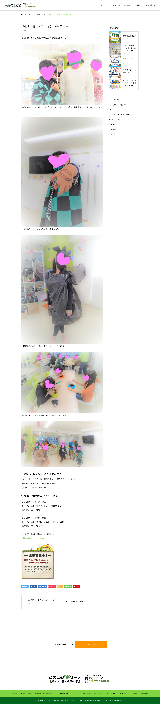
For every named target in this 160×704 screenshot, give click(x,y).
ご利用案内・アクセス (66, 693)
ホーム (103, 5)
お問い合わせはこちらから (32, 538)
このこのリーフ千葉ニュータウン (121, 115)
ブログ (111, 110)
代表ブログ (113, 129)
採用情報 (138, 5)
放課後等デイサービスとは (44, 693)
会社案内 (127, 5)
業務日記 (112, 134)
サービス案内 (115, 5)
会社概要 (134, 693)
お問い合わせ (151, 5)
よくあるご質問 (84, 693)
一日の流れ (98, 693)
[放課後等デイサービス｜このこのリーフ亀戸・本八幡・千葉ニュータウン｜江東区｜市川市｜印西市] (20, 5)
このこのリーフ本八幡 (117, 105)
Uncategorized (114, 119)
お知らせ (112, 124)
